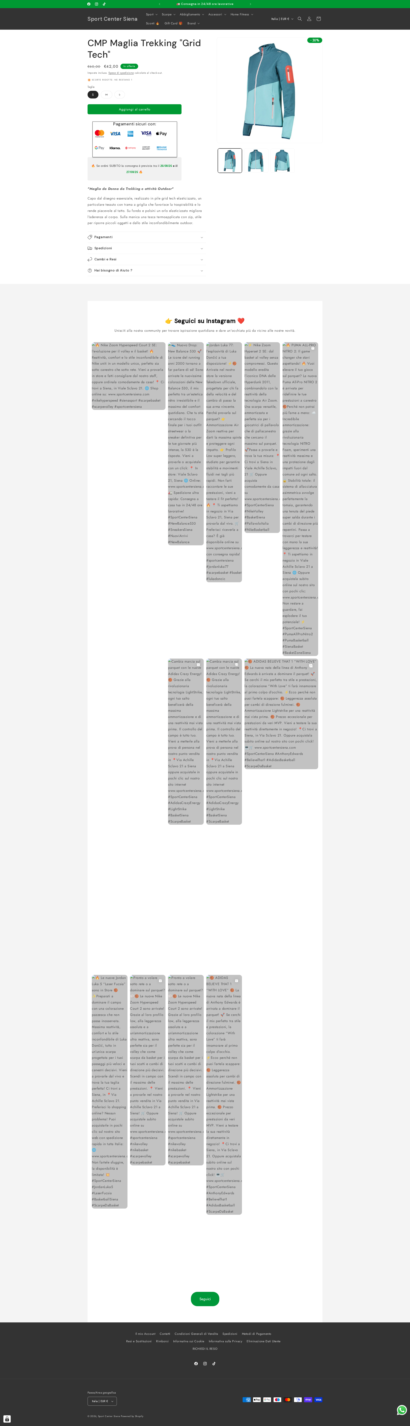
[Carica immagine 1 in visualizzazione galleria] (230, 160)
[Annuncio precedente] (159, 4)
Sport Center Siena (109, 1416)
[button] (151, 14)
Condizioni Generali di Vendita (196, 1334)
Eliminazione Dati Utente (263, 1341)
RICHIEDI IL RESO (205, 1349)
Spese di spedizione (121, 73)
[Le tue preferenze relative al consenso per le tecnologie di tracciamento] (7, 1419)
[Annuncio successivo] (250, 4)
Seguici (205, 1298)
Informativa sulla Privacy (225, 1341)
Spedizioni (230, 1334)
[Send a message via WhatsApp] (402, 1410)
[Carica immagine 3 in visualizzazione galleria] (283, 160)
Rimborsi (162, 1341)
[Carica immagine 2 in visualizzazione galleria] (256, 160)
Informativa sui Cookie (188, 1341)
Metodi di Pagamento (256, 1334)
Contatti (165, 1334)
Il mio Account (145, 1334)
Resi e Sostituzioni (139, 1341)
